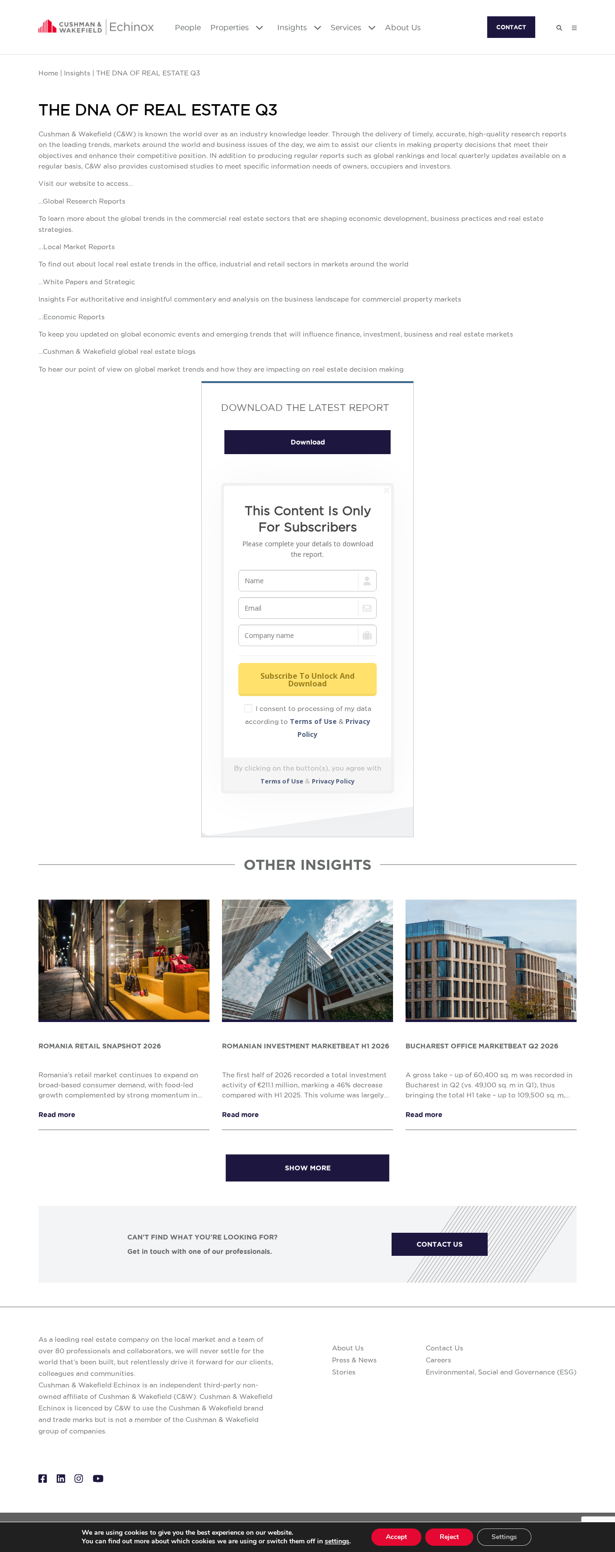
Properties (230, 27)
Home (48, 73)
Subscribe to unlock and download (307, 680)
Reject (449, 1536)
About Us (403, 27)
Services (347, 27)
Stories (344, 1372)
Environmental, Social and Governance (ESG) (501, 1372)
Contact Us (444, 1348)
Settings (504, 1536)
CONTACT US (440, 1244)
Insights (293, 27)
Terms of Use (313, 721)
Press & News (354, 1360)
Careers (438, 1360)
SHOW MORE (308, 1168)
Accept (396, 1536)
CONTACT (511, 27)
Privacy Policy (333, 781)
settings (337, 1541)
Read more (56, 1115)
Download (308, 442)
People (188, 27)
